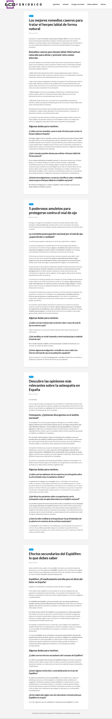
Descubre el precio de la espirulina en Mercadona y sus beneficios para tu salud (56, 713)
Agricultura (56, 4)
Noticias (103, 4)
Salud (31, 16)
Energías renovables (78, 4)
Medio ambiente (92, 4)
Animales (66, 4)
